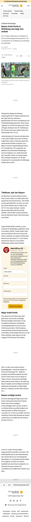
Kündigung (5, 516)
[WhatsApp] (14, 500)
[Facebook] (20, 500)
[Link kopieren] (14, 56)
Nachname (6, 283)
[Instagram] (10, 500)
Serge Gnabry (6, 13)
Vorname (5, 275)
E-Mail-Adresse (7, 291)
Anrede (5, 268)
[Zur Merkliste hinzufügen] (28, 56)
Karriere (13, 511)
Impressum (19, 516)
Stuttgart (22, 13)
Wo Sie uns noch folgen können (17, 505)
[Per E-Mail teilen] (21, 56)
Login (28, 5)
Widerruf (26, 516)
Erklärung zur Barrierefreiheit (19, 513)
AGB (18, 511)
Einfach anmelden (15, 306)
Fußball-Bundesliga (18, 11)
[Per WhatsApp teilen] (24, 56)
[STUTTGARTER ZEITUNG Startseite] (15, 6)
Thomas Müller (14, 13)
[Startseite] (4, 485)
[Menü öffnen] (2, 6)
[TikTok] (17, 500)
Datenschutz (24, 511)
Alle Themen (5, 16)
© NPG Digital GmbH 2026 (15, 496)
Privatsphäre (6, 511)
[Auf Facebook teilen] (17, 56)
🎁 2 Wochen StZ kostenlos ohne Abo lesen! (15, 1)
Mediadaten (6, 513)
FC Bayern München (7, 11)
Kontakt (12, 516)
